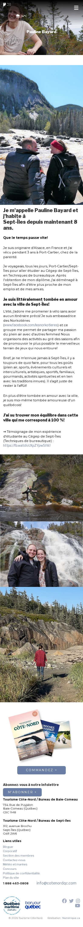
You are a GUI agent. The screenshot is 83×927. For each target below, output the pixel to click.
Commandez (39, 770)
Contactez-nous (14, 860)
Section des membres (18, 855)
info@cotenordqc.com (56, 883)
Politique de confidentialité (21, 873)
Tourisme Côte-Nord (7, 5)
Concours (10, 868)
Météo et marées (15, 864)
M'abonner (20, 792)
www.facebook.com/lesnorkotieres (30, 325)
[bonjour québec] (33, 905)
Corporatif (10, 851)
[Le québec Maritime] (12, 905)
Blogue (8, 846)
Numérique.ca (71, 918)
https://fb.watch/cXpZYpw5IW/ (27, 445)
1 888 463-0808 (16, 883)
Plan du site (11, 877)
